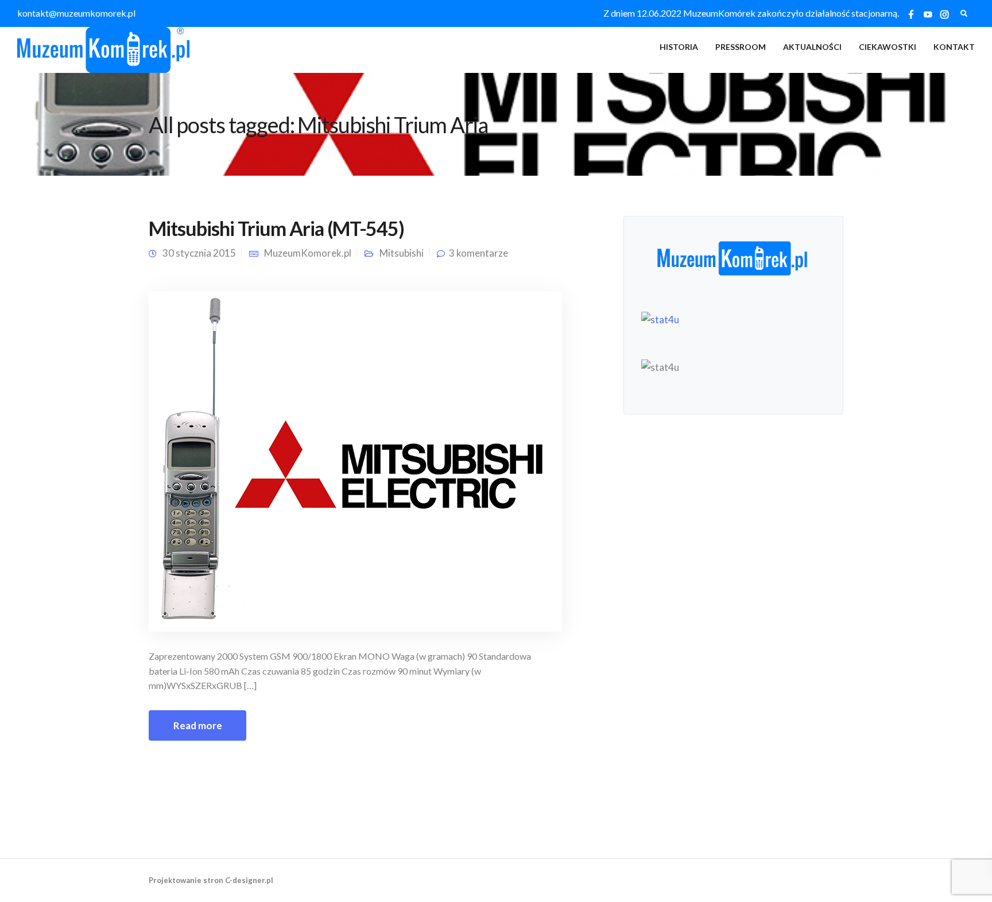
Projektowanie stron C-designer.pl (211, 880)
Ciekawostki (887, 47)
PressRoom (740, 47)
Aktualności (812, 47)
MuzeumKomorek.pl (307, 253)
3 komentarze (478, 253)
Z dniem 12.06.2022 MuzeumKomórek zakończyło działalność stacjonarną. (751, 12)
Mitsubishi (401, 253)
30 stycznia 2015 (199, 253)
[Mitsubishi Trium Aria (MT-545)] (355, 460)
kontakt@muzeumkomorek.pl (76, 12)
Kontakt (954, 47)
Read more (197, 725)
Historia (679, 47)
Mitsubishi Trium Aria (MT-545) (276, 228)
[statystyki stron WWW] (660, 318)
